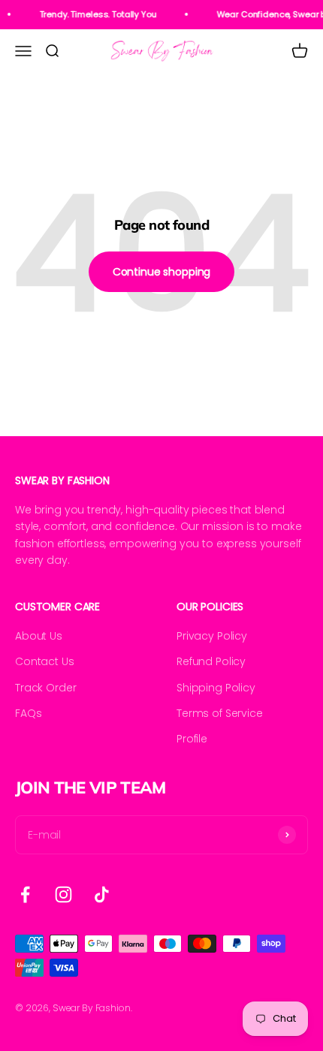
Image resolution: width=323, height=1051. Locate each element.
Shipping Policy (216, 687)
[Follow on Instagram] (63, 894)
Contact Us (44, 661)
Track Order (45, 687)
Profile (192, 738)
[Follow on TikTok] (102, 894)
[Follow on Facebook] (25, 894)
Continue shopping (162, 271)
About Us (38, 635)
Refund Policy (211, 661)
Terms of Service (220, 713)
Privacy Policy (212, 635)
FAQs (28, 713)
